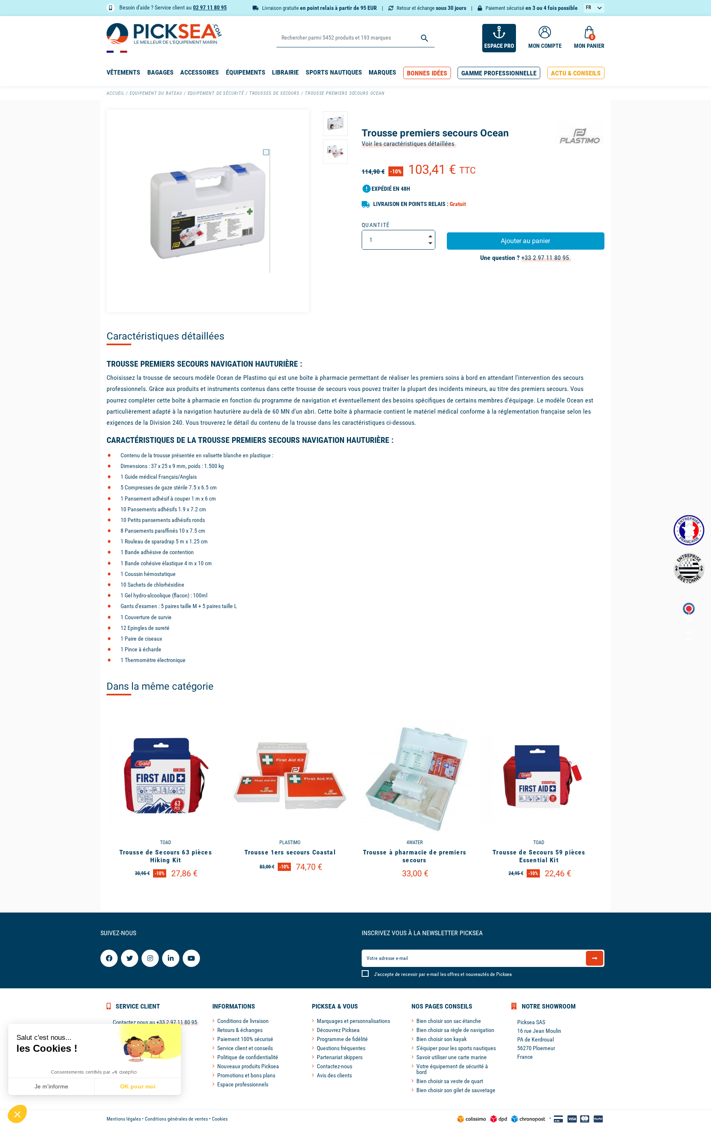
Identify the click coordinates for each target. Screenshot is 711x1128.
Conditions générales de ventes (176, 1119)
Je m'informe (51, 1086)
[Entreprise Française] (689, 530)
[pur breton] (689, 568)
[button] (427, 73)
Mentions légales (124, 1119)
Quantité (376, 225)
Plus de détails (165, 895)
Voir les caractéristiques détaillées (408, 143)
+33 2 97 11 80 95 (545, 258)
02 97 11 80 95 (210, 7)
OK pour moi (138, 1086)
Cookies (220, 1119)
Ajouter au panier (525, 241)
